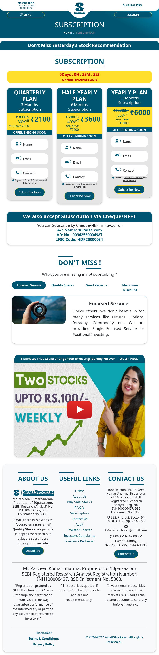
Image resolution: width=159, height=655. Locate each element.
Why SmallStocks (79, 502)
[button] (26, 14)
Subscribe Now (30, 192)
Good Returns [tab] (96, 285)
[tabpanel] (79, 320)
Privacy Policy (43, 644)
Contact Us (80, 519)
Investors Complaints (79, 535)
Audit (79, 524)
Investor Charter (79, 530)
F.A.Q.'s (79, 507)
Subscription (79, 513)
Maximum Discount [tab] (130, 287)
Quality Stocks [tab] (62, 285)
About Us (33, 551)
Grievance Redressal (79, 541)
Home (68, 32)
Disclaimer (43, 633)
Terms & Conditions (44, 638)
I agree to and (30, 181)
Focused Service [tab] (29, 285)
